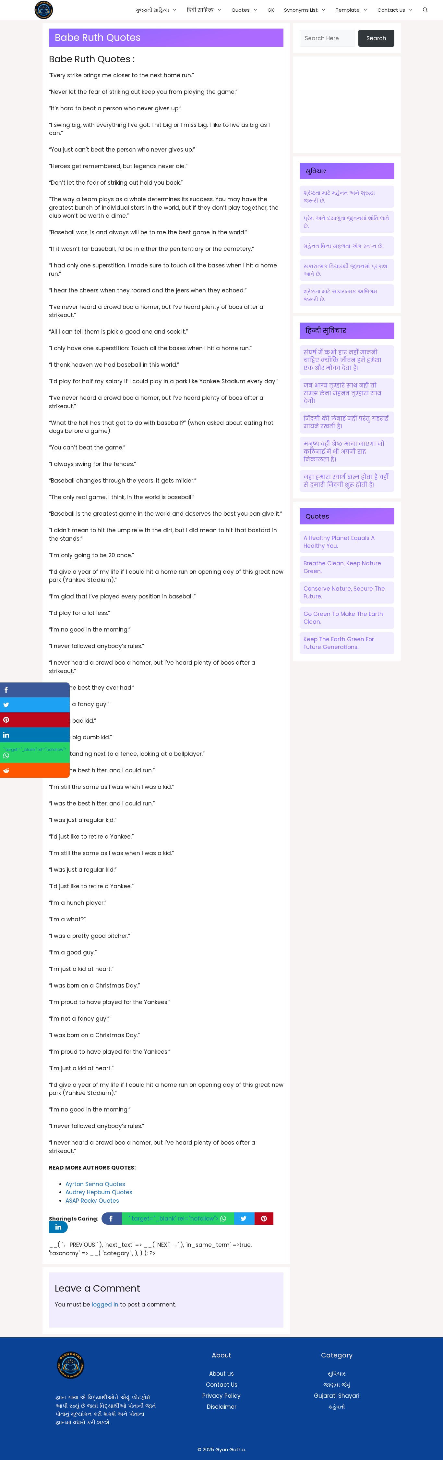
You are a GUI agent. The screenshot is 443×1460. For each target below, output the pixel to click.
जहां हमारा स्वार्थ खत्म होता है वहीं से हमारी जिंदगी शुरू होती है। (346, 481)
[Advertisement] (348, 103)
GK (271, 9)
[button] (425, 10)
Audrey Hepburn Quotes (99, 1192)
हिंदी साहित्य (200, 9)
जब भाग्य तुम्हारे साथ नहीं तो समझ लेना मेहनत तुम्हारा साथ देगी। (342, 393)
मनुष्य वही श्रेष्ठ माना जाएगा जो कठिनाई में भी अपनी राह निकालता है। (344, 451)
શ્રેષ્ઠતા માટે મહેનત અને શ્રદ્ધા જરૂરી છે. (339, 196)
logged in (105, 1304)
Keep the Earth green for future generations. (339, 643)
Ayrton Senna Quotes (95, 1184)
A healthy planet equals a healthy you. (339, 542)
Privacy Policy (221, 1396)
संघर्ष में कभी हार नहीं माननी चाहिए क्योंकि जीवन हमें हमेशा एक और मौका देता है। (342, 360)
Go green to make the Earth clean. (343, 618)
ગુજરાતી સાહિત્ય (152, 9)
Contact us (391, 9)
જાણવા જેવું (336, 1385)
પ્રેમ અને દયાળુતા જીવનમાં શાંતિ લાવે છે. (346, 222)
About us (221, 1374)
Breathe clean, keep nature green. (342, 567)
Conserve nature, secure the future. (344, 592)
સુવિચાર (337, 1374)
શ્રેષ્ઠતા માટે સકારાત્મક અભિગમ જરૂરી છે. (340, 295)
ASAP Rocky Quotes (92, 1201)
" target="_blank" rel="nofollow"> (174, 1218)
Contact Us (221, 1385)
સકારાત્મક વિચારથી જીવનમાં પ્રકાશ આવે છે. (345, 270)
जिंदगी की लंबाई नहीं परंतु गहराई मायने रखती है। (346, 422)
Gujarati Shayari (336, 1396)
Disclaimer (221, 1407)
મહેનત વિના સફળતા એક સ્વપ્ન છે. (343, 246)
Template (348, 9)
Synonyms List (301, 9)
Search (376, 38)
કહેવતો (337, 1407)
